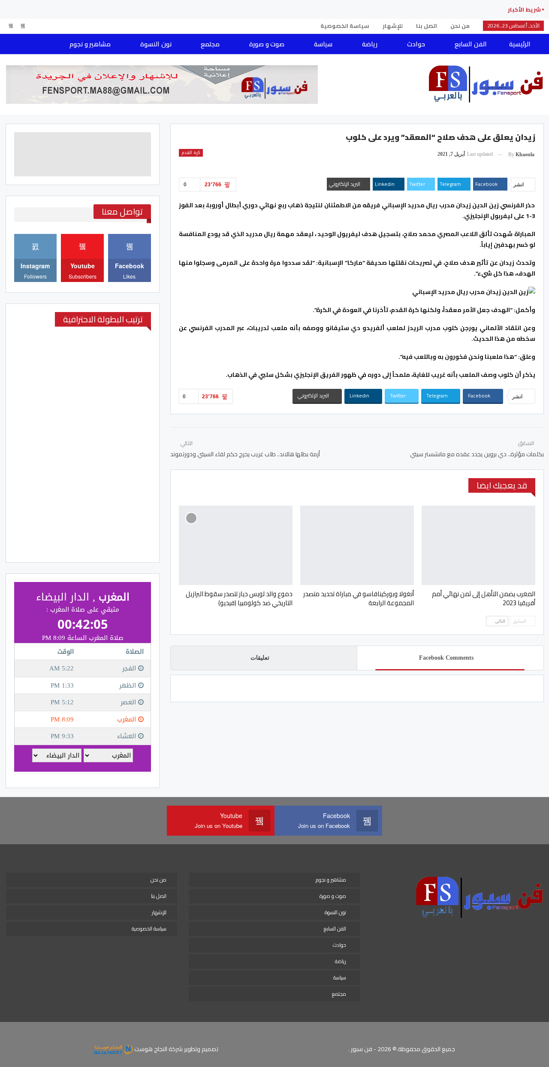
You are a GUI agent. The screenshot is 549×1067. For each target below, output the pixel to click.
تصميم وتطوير (201, 1049)
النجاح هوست (150, 1049)
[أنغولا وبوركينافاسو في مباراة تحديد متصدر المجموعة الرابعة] (357, 545)
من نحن (460, 26)
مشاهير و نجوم (90, 44)
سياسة (323, 44)
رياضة (369, 44)
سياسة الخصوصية (344, 26)
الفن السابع (470, 44)
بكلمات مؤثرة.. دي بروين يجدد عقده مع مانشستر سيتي (477, 454)
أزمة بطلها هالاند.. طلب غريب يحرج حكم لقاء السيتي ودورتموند (245, 454)
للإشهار (393, 26)
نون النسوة (155, 44)
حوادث (416, 44)
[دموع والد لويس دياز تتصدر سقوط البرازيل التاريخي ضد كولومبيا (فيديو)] (236, 545)
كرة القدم (190, 153)
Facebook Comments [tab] (446, 658)
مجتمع (210, 44)
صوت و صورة (266, 44)
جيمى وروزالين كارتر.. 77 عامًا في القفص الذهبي (427, 9)
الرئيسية (520, 44)
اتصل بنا (426, 26)
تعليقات (259, 658)
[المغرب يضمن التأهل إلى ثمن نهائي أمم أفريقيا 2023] (478, 545)
